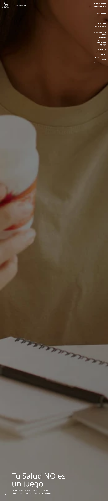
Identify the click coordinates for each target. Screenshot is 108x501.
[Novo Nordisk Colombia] (8, 5)
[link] (105, 16)
